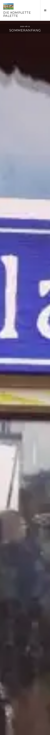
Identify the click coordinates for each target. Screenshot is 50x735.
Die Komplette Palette (17, 14)
